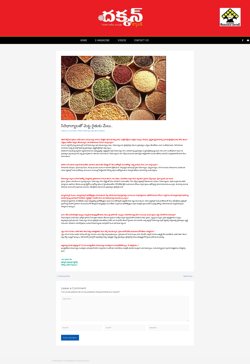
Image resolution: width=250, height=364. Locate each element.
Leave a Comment (69, 131)
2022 (80, 131)
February (86, 131)
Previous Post (63, 276)
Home (83, 40)
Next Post (188, 276)
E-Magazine (102, 40)
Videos (122, 40)
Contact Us (141, 40)
